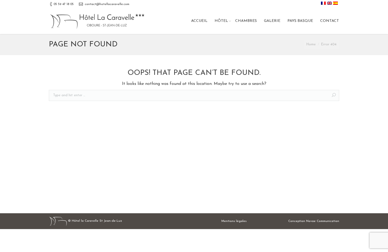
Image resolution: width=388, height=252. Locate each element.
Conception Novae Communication (313, 221)
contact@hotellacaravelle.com (107, 4)
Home (311, 44)
